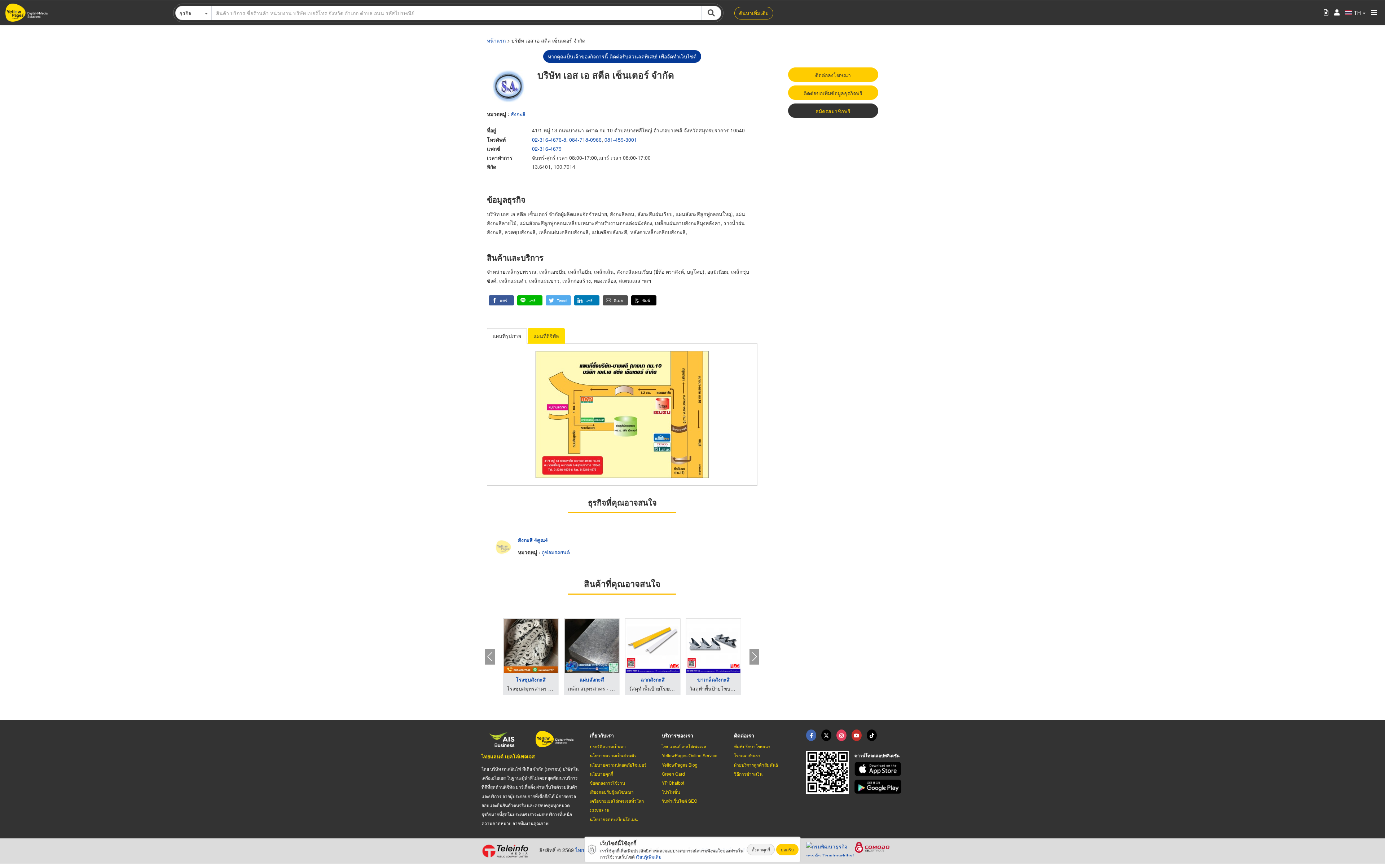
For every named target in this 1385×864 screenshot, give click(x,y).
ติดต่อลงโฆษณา (833, 75)
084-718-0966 (585, 139)
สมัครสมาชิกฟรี (832, 111)
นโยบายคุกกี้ (601, 774)
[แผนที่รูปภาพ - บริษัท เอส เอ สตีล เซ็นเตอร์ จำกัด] (622, 414)
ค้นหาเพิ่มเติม (754, 13)
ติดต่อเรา (744, 735)
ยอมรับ (787, 849)
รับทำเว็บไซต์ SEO (679, 801)
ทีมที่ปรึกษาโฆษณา (752, 746)
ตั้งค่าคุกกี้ (761, 849)
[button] (501, 300)
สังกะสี (518, 114)
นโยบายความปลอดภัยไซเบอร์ (618, 765)
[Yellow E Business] (811, 735)
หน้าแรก (496, 40)
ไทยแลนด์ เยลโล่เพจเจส (508, 756)
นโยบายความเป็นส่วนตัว (613, 755)
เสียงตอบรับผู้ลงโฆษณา (612, 792)
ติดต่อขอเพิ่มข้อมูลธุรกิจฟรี (833, 93)
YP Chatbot (673, 783)
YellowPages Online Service (689, 755)
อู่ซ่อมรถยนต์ (556, 552)
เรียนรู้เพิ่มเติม (648, 857)
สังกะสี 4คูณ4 (533, 539)
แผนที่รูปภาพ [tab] (507, 335)
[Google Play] (878, 787)
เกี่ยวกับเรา (602, 735)
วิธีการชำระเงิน (748, 774)
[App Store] (878, 769)
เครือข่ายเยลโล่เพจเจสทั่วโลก (617, 801)
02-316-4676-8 (549, 139)
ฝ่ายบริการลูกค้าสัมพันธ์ (756, 765)
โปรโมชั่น (671, 792)
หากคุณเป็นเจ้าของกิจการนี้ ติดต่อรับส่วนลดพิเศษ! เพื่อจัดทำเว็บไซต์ (622, 56)
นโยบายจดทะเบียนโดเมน (614, 819)
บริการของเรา (677, 735)
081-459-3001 (620, 139)
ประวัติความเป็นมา (608, 746)
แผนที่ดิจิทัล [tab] (546, 335)
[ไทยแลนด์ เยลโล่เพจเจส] (826, 735)
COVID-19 (600, 810)
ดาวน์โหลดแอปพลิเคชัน (877, 755)
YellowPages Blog (680, 765)
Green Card (673, 774)
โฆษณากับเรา (747, 755)
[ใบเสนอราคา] (1326, 12)
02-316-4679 (547, 148)
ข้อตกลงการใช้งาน (607, 783)
